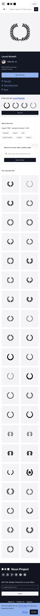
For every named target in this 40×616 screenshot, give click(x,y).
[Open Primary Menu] (3, 4)
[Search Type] (5, 9)
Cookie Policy (22, 606)
